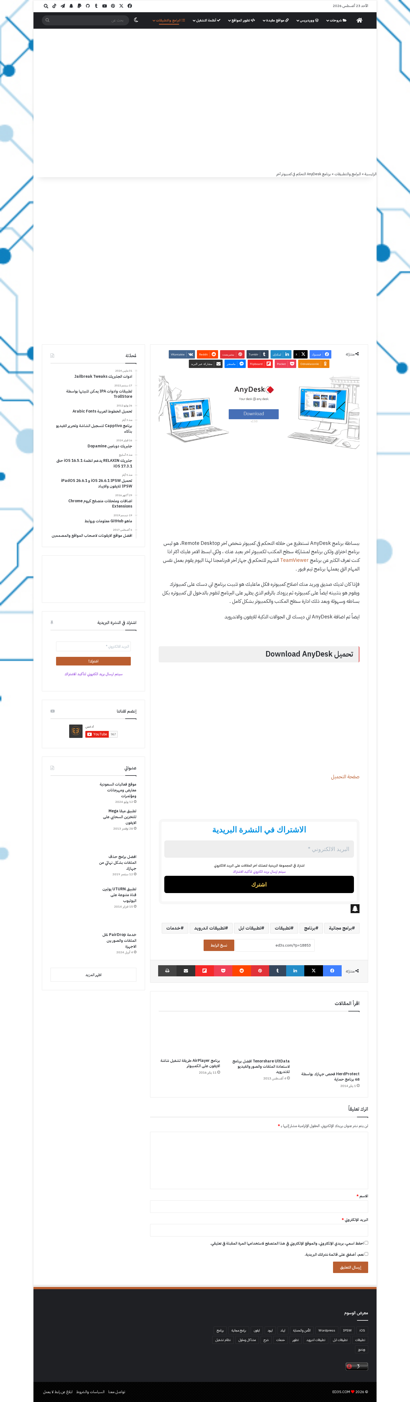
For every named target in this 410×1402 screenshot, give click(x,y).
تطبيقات (282, 928)
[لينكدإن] (295, 970)
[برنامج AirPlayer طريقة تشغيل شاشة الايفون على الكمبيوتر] (189, 1036)
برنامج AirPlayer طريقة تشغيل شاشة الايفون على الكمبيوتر (190, 1063)
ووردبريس (307, 20)
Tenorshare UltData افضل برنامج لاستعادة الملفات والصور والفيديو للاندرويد (261, 1066)
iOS (362, 1330)
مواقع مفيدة (275, 20)
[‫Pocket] (223, 970)
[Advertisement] (205, 129)
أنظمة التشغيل (206, 20)
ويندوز (361, 1349)
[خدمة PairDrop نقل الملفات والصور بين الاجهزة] (71, 948)
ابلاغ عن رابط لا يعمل (58, 1391)
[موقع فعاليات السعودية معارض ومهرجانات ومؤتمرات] (71, 789)
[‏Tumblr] (277, 970)
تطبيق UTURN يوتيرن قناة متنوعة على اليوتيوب (119, 895)
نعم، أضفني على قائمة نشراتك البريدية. (335, 1254)
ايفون (257, 1330)
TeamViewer (294, 560)
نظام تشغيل (223, 1339)
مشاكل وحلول (247, 1339)
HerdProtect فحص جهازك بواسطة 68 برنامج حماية (330, 1076)
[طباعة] (167, 970)
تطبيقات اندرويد (209, 928)
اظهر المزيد (93, 974)
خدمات (173, 928)
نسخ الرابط (219, 945)
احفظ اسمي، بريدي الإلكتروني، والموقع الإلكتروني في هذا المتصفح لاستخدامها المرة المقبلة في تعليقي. (287, 1243)
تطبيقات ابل (249, 928)
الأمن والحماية (302, 1330)
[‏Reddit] (241, 970)
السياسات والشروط (90, 1391)
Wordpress (327, 1330)
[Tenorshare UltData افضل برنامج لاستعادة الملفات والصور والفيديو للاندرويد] (259, 1036)
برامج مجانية (340, 928)
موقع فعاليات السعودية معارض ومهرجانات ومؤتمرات (118, 790)
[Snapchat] (259, 908)
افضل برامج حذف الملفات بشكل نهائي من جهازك (117, 862)
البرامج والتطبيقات (169, 20)
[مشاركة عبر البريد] (186, 970)
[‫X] (313, 970)
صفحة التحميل (345, 776)
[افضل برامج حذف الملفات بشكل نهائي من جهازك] (71, 868)
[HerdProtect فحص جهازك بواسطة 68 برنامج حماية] (329, 1043)
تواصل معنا (116, 1391)
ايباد (283, 1330)
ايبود (270, 1330)
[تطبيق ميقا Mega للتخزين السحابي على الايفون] (71, 829)
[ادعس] (242, 58)
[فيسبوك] (332, 970)
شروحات (336, 20)
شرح (266, 1339)
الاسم (362, 1196)
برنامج (309, 928)
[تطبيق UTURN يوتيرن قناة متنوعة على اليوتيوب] (71, 907)
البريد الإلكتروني (355, 1219)
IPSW (347, 1330)
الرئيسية (371, 174)
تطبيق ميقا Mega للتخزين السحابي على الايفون (119, 817)
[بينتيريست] (260, 970)
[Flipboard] (204, 970)
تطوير (296, 1339)
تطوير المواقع (241, 20)
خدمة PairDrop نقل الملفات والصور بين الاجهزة (119, 940)
